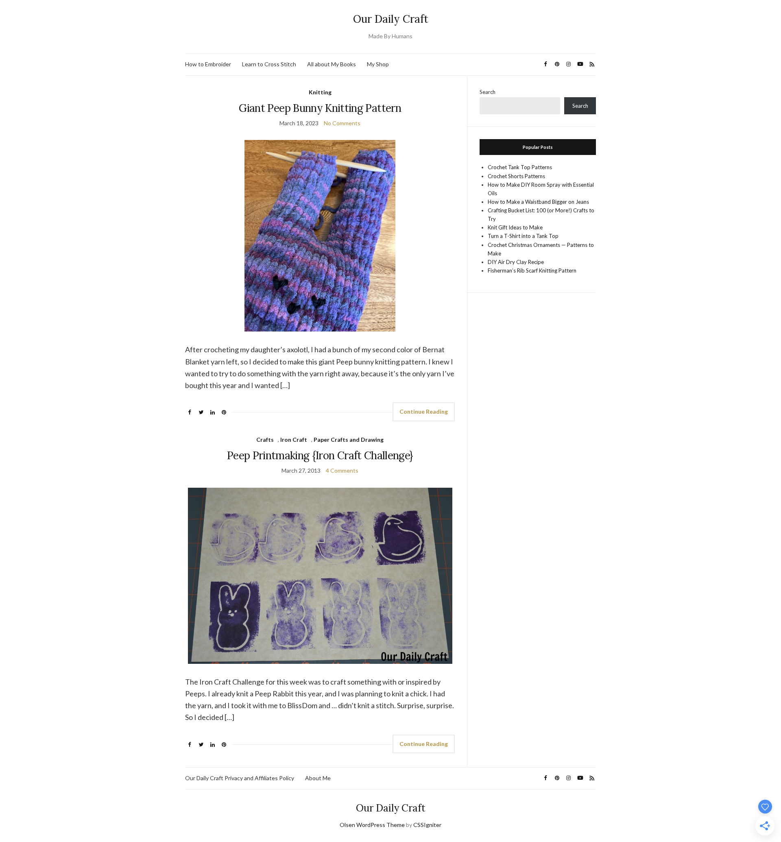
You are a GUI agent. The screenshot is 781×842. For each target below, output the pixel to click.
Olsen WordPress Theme (372, 824)
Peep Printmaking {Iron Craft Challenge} (320, 455)
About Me (318, 777)
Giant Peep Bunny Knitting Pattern (320, 108)
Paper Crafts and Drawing (349, 439)
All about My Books (331, 64)
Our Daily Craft (390, 19)
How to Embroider (208, 64)
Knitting (320, 92)
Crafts (265, 439)
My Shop (378, 64)
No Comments (342, 123)
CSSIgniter (427, 824)
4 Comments (342, 470)
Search (487, 92)
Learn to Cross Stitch (269, 64)
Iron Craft (293, 439)
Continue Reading (423, 411)
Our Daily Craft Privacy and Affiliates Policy (239, 777)
